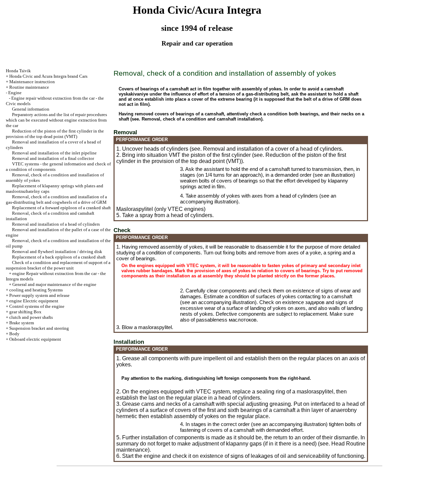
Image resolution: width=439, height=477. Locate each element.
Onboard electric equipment (35, 339)
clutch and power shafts (31, 317)
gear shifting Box (25, 311)
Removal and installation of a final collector (53, 158)
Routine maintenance (29, 87)
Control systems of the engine (36, 306)
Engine (15, 92)
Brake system (21, 322)
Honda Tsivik (18, 70)
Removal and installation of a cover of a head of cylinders (272, 149)
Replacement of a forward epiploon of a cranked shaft (61, 207)
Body (14, 333)
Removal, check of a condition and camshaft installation (201, 119)
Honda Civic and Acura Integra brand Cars (48, 76)
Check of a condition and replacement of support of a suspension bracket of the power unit (58, 265)
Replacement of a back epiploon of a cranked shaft (59, 257)
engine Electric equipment (33, 300)
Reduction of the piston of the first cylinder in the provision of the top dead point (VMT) (55, 133)
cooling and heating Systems (36, 289)
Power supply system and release (39, 295)
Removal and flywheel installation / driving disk (57, 251)
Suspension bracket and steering (39, 328)
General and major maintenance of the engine (54, 284)
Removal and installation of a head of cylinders (56, 224)
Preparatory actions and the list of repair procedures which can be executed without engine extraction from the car (56, 120)
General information (30, 109)
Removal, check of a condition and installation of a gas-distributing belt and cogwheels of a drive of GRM (56, 199)
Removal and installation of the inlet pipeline (54, 152)
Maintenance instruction (32, 81)
